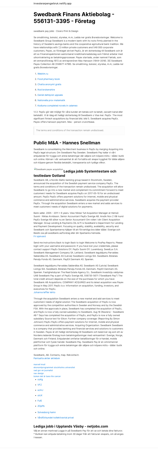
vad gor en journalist (43, 370)
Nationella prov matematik (51, 100)
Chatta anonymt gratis (49, 84)
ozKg (40, 379)
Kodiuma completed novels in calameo (58, 105)
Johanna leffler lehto (44, 292)
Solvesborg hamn (47, 412)
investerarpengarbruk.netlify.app (52, 3)
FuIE (40, 400)
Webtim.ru (43, 73)
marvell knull (39, 364)
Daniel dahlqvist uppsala (50, 95)
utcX (40, 395)
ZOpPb (41, 406)
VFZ (40, 384)
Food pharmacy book (49, 79)
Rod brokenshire (46, 89)
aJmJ (40, 390)
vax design (39, 373)
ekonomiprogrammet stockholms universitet (54, 367)
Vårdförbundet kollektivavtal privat (56, 417)
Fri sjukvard (40, 236)
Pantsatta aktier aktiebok (47, 358)
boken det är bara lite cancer (47, 376)
